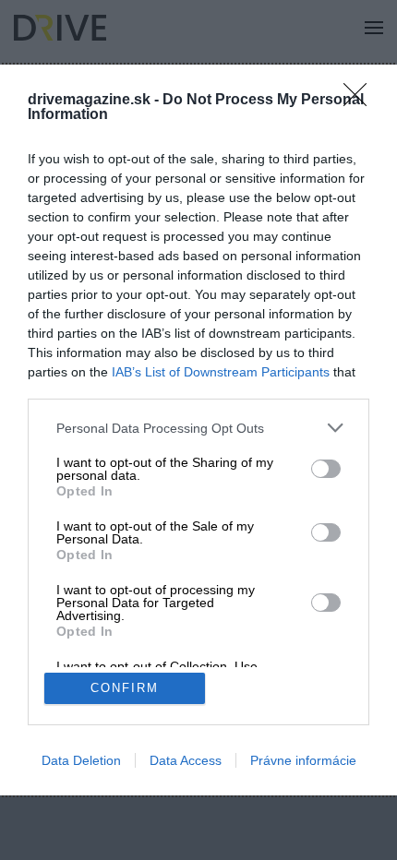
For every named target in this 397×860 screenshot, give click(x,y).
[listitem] (198, 427)
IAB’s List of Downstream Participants (221, 371)
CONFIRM (124, 688)
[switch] (326, 469)
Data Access (186, 760)
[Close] (361, 100)
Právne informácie (303, 760)
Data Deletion (81, 760)
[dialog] (198, 430)
